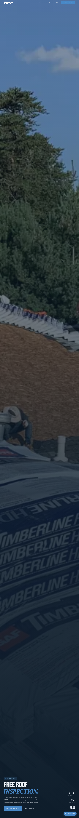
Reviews (51, 3)
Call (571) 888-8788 (67, 3)
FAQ (57, 3)
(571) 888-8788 (71, 813)
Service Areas (43, 3)
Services (34, 3)
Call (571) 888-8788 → (29, 808)
